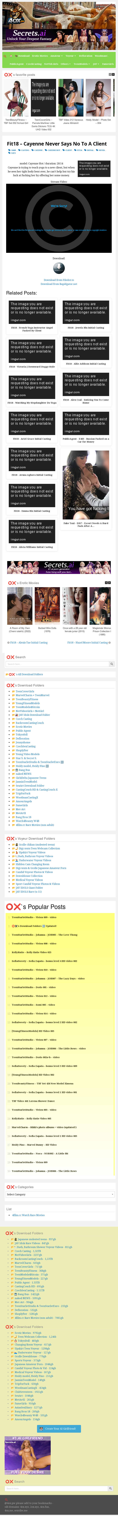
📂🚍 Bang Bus (21, 770)
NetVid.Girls (51, 64)
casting (25, 150)
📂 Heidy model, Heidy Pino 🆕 (30, 766)
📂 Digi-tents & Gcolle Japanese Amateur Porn (39, 868)
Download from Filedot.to (59, 280)
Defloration (85, 56)
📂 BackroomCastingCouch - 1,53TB (32, 1259)
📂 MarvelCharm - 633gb (25, 1262)
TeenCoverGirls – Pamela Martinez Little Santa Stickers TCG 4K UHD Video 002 (43, 124)
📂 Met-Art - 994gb (22, 1302)
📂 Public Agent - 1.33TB (25, 1282)
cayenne (38, 150)
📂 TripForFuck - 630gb (25, 1383)
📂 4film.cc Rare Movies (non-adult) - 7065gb (37, 1317)
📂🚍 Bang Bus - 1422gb (25, 1294)
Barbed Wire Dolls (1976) (47, 629)
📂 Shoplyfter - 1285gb (24, 1313)
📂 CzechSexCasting (23, 746)
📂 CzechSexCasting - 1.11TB (28, 1290)
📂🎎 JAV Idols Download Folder (31, 714)
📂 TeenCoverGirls (23, 691)
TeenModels (81, 64)
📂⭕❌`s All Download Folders (24, 674)
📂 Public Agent (21, 730)
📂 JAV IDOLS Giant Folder (27, 887)
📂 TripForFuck (21, 793)
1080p (13, 150)
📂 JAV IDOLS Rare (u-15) (27, 891)
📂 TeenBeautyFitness (25, 699)
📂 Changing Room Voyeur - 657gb (31, 1344)
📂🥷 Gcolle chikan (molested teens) (33, 844)
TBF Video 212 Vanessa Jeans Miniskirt (71, 121)
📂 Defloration (20, 738)
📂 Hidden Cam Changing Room (30, 864)
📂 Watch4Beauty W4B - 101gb (29, 1415)
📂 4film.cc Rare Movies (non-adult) (33, 825)
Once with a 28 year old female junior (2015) (75, 629)
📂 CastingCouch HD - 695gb (27, 1286)
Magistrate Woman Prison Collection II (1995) (102, 631)
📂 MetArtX (19, 813)
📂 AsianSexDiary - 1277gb (26, 1407)
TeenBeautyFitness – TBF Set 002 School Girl (16, 121)
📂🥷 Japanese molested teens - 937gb (33, 1239)
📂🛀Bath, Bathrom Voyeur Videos (32, 856)
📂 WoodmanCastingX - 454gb (28, 1387)
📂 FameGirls (20, 805)
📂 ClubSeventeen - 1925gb (27, 1391)
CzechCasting (34, 64)
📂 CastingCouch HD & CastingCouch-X (35, 789)
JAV (95, 64)
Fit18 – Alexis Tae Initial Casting (28, 642)
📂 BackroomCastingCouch (28, 722)
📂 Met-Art (18, 809)
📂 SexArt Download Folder (28, 785)
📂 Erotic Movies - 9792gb (26, 1332)
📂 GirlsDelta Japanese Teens (29, 777)
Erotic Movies (40, 56)
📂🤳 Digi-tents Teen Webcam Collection (36, 848)
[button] (5, 56)
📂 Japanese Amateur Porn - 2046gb (32, 1364)
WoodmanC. (101, 56)
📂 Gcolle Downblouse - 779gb (28, 1356)
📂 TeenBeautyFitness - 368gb (28, 1270)
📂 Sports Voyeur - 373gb (26, 1360)
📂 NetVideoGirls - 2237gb (26, 1255)
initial (90, 150)
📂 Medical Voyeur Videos (27, 880)
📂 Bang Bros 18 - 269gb (25, 1411)
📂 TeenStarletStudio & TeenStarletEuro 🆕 (38, 762)
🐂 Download (22, 56)
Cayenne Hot (54, 150)
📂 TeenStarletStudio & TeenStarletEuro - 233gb (39, 1306)
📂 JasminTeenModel (24, 781)
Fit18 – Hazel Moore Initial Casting (87, 642)
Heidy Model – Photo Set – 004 (98, 121)
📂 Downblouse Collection (27, 876)
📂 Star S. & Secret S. (24, 758)
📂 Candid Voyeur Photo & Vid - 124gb (33, 1368)
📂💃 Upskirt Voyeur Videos (28, 852)
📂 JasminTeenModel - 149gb (28, 1380)
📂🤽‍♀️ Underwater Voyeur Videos (31, 860)
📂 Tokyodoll (20, 734)
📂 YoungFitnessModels (26, 703)
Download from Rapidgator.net (59, 284)
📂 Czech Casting (22, 718)
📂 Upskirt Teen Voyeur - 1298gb (30, 1348)
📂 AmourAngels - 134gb (25, 1419)
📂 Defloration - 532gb (24, 1310)
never (102, 150)
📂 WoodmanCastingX (25, 797)
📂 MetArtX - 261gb (22, 1399)
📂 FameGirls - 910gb (23, 1403)
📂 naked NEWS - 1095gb (26, 1298)
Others (65, 64)
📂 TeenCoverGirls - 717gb (26, 1266)
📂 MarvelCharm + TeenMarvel (30, 695)
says (13, 153)
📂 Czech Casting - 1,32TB (26, 1251)
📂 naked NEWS (21, 773)
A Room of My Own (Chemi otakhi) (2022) (20, 629)
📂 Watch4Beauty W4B (25, 821)
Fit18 (79, 150)
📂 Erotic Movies (22, 726)
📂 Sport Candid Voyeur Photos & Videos (36, 883)
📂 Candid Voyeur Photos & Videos (32, 872)
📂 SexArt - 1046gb (22, 1395)
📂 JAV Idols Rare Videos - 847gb (30, 1243)
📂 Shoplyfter (20, 750)
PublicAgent (17, 64)
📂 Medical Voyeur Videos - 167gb (31, 1372)
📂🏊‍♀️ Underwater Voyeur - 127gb (31, 1352)
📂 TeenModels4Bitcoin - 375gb (29, 1274)
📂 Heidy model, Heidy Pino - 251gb (32, 1376)
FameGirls (108, 64)
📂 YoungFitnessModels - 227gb (29, 1278)
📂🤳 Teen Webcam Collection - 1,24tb (33, 1336)
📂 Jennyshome (21, 742)
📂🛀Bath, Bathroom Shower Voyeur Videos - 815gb (41, 1247)
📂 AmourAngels (22, 801)
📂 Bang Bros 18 (21, 817)
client (68, 150)
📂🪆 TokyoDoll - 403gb (25, 1340)
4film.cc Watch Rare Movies (28, 1215)
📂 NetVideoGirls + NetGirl (28, 711)
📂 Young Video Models (25, 754)
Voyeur (70, 56)
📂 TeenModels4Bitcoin (26, 707)
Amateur (55, 56)
